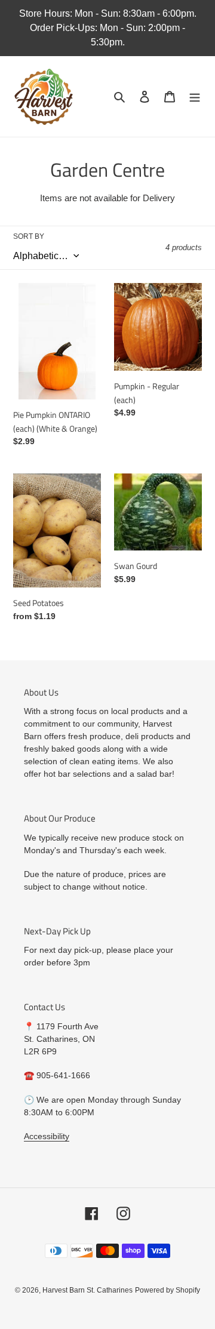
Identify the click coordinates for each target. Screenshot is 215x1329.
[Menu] (194, 96)
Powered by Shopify (167, 1290)
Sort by (28, 236)
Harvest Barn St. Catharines (87, 1290)
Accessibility (46, 1136)
